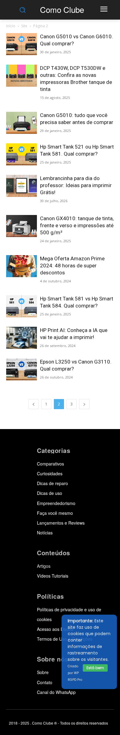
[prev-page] (33, 404)
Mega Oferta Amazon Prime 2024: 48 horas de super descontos (72, 265)
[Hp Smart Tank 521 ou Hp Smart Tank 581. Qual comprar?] (21, 154)
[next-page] (84, 404)
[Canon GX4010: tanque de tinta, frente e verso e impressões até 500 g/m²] (21, 226)
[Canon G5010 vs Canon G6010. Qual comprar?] (21, 44)
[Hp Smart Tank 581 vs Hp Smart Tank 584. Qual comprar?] (21, 306)
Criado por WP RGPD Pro (75, 673)
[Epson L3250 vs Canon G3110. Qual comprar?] (21, 369)
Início (10, 25)
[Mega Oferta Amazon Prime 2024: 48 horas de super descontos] (21, 266)
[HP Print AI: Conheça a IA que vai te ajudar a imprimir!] (21, 338)
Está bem (95, 667)
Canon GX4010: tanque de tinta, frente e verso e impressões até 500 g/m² (77, 225)
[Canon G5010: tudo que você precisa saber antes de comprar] (21, 123)
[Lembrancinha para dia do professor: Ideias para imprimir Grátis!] (21, 186)
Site (24, 25)
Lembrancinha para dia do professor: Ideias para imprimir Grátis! (76, 185)
